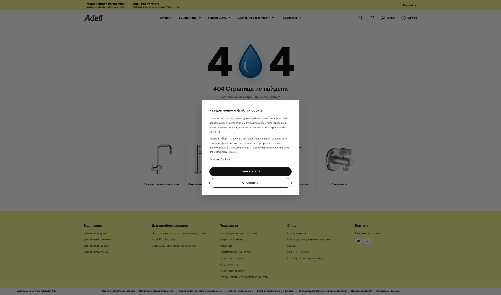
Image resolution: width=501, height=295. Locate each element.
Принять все (250, 171)
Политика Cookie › (219, 159)
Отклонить (250, 183)
